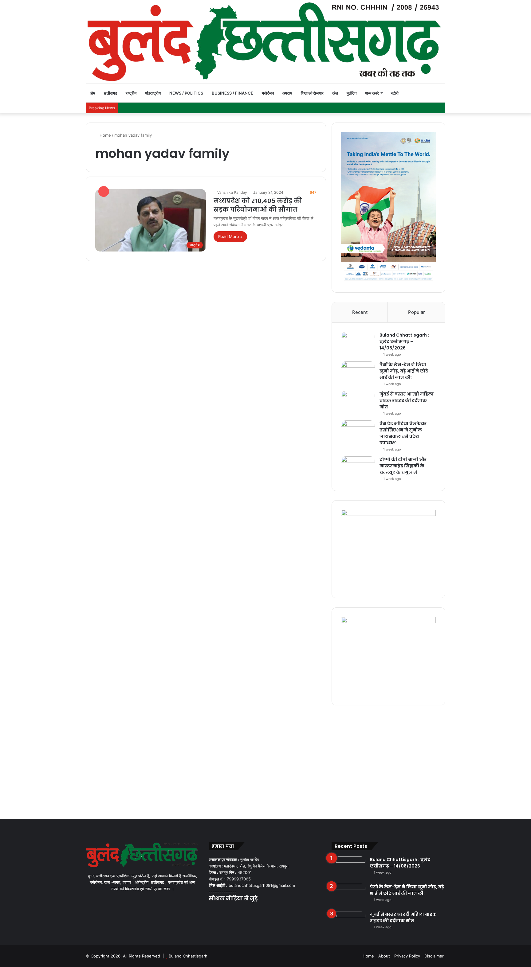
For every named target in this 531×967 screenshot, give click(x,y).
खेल (335, 93)
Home (104, 135)
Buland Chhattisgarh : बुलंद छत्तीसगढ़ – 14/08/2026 (404, 341)
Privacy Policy (407, 955)
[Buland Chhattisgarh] (265, 42)
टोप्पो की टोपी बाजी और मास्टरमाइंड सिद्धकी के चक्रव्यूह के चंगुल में (403, 465)
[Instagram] (234, 910)
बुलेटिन (351, 93)
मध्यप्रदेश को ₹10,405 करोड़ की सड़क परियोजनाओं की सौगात (258, 205)
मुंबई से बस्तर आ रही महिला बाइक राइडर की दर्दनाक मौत (407, 400)
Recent (360, 312)
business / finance (232, 93)
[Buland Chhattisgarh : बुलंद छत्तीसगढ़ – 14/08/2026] (358, 343)
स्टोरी (395, 93)
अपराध (287, 93)
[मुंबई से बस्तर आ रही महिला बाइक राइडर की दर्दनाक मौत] (358, 402)
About (384, 955)
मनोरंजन (268, 93)
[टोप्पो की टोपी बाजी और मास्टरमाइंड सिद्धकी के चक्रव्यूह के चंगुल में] (358, 467)
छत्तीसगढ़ (110, 93)
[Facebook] (212, 910)
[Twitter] (219, 910)
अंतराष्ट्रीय (153, 93)
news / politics (186, 93)
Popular (416, 312)
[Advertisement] (265, 761)
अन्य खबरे (372, 93)
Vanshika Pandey (232, 192)
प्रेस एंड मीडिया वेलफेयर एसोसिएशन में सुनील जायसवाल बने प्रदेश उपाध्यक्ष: (403, 433)
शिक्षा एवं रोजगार (312, 93)
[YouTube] (227, 910)
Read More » (230, 236)
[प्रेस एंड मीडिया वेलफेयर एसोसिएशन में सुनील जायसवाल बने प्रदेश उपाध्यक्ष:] (358, 431)
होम (92, 93)
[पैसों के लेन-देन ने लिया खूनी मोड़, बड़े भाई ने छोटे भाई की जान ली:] (358, 372)
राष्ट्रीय (131, 93)
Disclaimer (434, 955)
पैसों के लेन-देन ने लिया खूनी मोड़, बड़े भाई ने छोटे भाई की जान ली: (404, 370)
